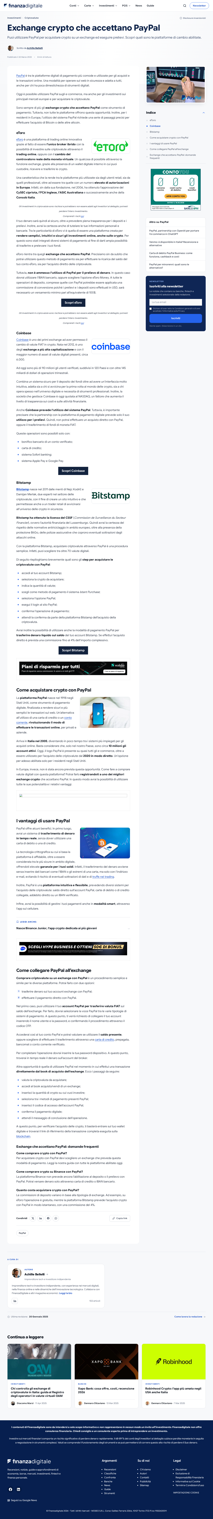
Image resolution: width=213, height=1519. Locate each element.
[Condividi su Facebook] (48, 1218)
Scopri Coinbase (73, 471)
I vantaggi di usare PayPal (163, 143)
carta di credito (104, 1039)
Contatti (144, 1477)
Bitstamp (22, 489)
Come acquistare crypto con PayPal (169, 137)
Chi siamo (145, 1469)
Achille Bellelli (35, 48)
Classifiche (110, 1473)
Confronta (110, 1477)
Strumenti (109, 1493)
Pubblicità (145, 1481)
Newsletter (199, 5)
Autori (143, 1473)
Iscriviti (175, 318)
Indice (151, 113)
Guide (150, 5)
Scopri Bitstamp (73, 650)
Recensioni (110, 1469)
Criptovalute (32, 17)
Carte (87, 5)
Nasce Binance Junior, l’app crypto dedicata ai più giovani (56, 928)
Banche (108, 1481)
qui (82, 216)
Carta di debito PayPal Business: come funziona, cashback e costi (170, 255)
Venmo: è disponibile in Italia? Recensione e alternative (173, 243)
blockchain (23, 1136)
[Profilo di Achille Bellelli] (15, 1301)
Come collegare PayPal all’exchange (169, 149)
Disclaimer (181, 1469)
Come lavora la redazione (188, 1316)
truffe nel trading (103, 876)
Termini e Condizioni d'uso (190, 1485)
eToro (19, 139)
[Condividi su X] (33, 1218)
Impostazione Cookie (186, 1492)
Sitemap (144, 1485)
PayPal (20, 75)
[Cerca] (184, 5)
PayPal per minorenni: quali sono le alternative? (169, 266)
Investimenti (106, 5)
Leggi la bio (65, 1293)
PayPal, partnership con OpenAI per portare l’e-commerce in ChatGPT (174, 232)
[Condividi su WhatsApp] (56, 1218)
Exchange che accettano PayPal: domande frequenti (173, 157)
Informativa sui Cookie (188, 1481)
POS (124, 5)
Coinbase (22, 340)
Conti (73, 5)
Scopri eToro (73, 302)
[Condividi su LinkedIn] (40, 1218)
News (138, 5)
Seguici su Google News (24, 1500)
